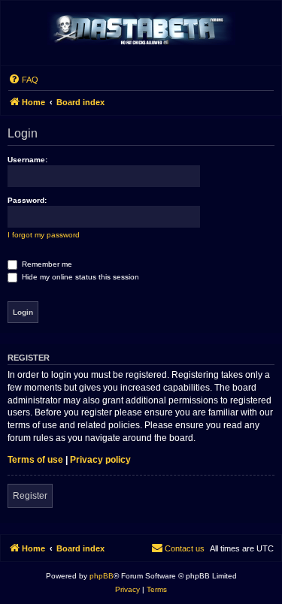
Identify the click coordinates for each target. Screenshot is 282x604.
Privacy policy (100, 460)
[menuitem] (23, 80)
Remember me (46, 264)
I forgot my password (44, 235)
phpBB (101, 576)
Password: (27, 200)
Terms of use (35, 460)
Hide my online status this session (79, 277)
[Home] (141, 29)
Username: (27, 160)
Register (30, 496)
